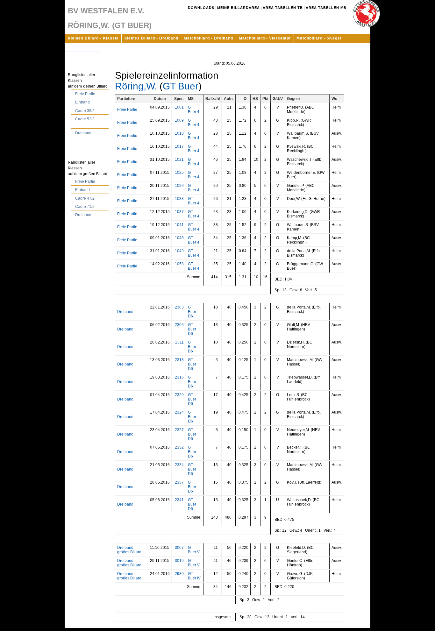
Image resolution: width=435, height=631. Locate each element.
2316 (179, 377)
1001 (179, 107)
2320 (179, 395)
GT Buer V (194, 549)
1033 (179, 198)
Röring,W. (136, 86)
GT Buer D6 (192, 311)
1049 (179, 251)
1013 (179, 133)
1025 (179, 172)
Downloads (201, 8)
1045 (179, 238)
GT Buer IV (194, 575)
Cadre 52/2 (85, 119)
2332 (179, 447)
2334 (179, 465)
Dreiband (83, 133)
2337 (179, 482)
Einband (82, 102)
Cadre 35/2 (85, 111)
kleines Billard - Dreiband (151, 38)
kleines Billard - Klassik (93, 38)
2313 (179, 360)
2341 (179, 500)
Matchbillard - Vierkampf (265, 38)
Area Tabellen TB (283, 8)
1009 (179, 120)
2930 (179, 573)
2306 (179, 325)
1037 (179, 211)
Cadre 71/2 (85, 206)
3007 (179, 547)
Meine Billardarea (238, 8)
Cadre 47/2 (85, 198)
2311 (179, 342)
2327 (179, 430)
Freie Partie (85, 94)
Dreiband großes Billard (129, 549)
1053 (179, 264)
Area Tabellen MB (326, 8)
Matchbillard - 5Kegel (318, 38)
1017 (179, 146)
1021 (179, 159)
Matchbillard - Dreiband (208, 38)
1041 (179, 225)
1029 (179, 185)
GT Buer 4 (193, 109)
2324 (179, 412)
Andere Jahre (82, 47)
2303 (179, 307)
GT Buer (180, 86)
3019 (179, 560)
